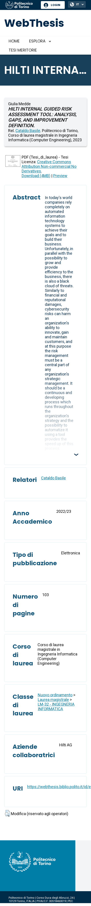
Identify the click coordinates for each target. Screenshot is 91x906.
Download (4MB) (36, 175)
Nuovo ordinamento (55, 695)
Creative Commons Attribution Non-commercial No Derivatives (49, 166)
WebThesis (34, 23)
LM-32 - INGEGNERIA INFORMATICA (56, 706)
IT (77, 4)
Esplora (37, 41)
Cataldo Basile (27, 130)
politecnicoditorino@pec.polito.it (30, 904)
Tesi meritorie (23, 50)
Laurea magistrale (53, 699)
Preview (60, 175)
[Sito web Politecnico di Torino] (21, 5)
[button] (7, 813)
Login (55, 5)
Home (14, 41)
